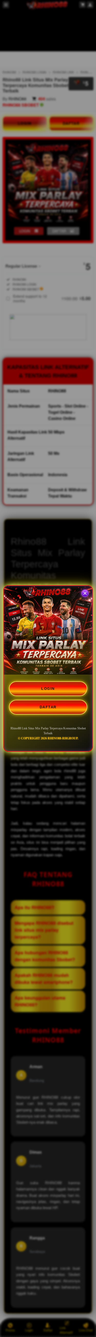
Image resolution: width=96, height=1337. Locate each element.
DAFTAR (48, 707)
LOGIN (48, 688)
